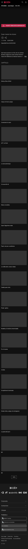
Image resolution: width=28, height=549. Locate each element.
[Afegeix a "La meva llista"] (2, 37)
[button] (14, 501)
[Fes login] (26, 2)
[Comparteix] (5, 37)
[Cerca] (23, 2)
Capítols (4, 63)
